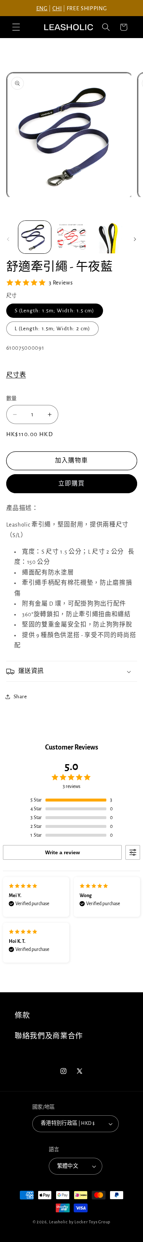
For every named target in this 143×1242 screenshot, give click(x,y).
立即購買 (71, 484)
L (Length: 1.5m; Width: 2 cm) (53, 328)
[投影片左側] (8, 239)
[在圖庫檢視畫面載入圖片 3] (108, 237)
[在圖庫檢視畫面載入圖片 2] (71, 237)
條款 (22, 1015)
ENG (42, 8)
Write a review (62, 852)
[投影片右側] (135, 239)
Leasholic (58, 1222)
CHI (57, 8)
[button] (16, 27)
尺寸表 (16, 375)
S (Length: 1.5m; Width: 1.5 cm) (55, 310)
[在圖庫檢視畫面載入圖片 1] (34, 237)
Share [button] (20, 696)
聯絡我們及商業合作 (49, 1036)
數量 (11, 398)
